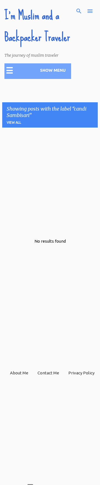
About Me (19, 372)
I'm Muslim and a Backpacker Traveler (37, 26)
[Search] (79, 11)
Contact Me (48, 372)
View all (14, 122)
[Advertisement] (50, 182)
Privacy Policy (81, 372)
